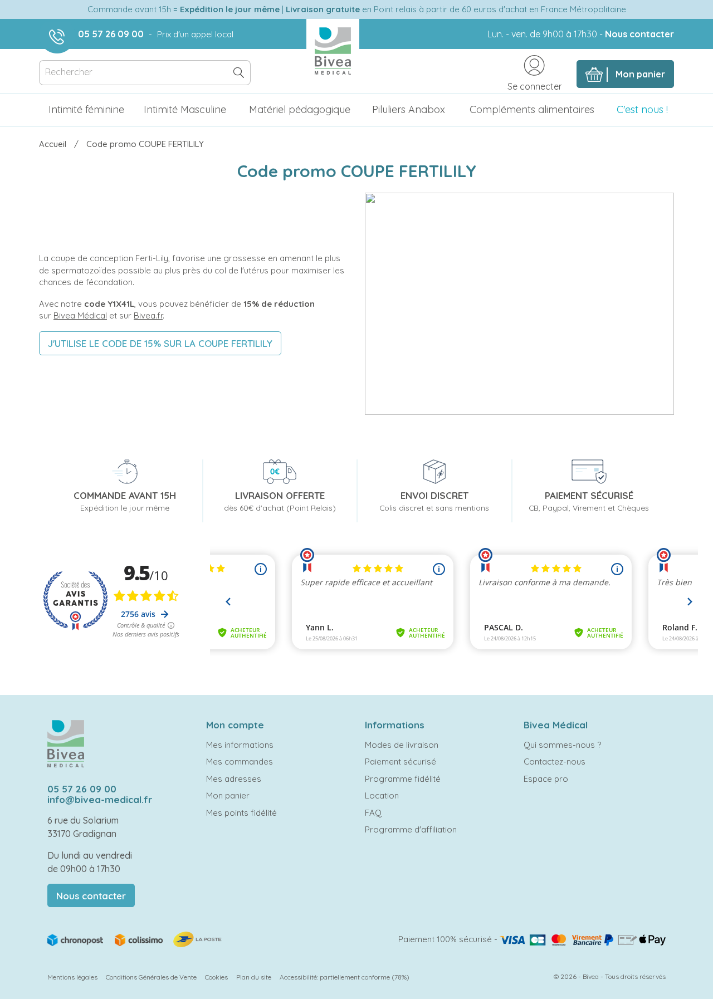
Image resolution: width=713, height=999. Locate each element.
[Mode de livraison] (135, 938)
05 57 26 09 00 (111, 34)
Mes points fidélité (241, 812)
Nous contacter (639, 34)
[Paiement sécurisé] (583, 939)
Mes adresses (233, 778)
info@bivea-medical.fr (99, 799)
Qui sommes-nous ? (562, 745)
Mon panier (228, 795)
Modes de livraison (401, 745)
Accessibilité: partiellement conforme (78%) (344, 977)
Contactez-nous (554, 761)
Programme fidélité (403, 778)
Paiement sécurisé (400, 761)
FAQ (373, 812)
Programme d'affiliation (411, 829)
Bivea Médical (80, 315)
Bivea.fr (148, 315)
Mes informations (240, 745)
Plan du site (253, 977)
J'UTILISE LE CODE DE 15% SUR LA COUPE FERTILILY (160, 343)
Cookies (216, 977)
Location (382, 795)
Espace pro (546, 778)
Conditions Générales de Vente (151, 977)
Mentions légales (72, 977)
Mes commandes (239, 761)
